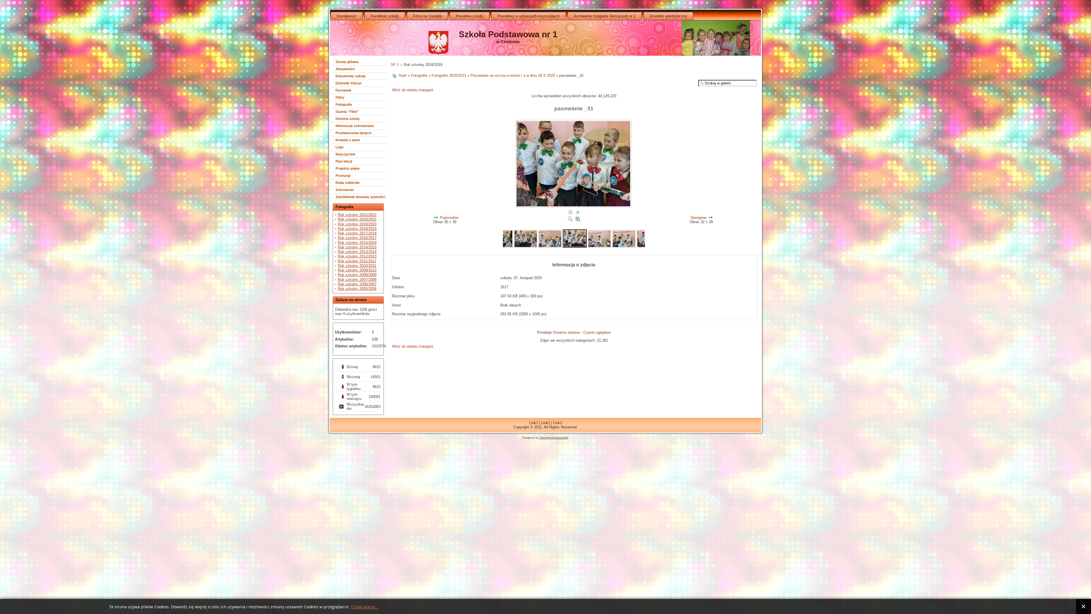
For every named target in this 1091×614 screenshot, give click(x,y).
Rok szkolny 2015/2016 (357, 242)
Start (403, 75)
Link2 (545, 423)
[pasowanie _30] (550, 246)
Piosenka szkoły (469, 16)
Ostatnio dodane (566, 332)
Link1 (533, 423)
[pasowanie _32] (599, 246)
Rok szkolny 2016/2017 (357, 238)
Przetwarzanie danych (353, 133)
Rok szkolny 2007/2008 (357, 279)
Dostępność (347, 16)
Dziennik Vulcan (348, 83)
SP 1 (395, 65)
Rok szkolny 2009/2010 (357, 270)
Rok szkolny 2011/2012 (357, 261)
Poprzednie (449, 217)
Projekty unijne (348, 169)
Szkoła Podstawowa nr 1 (508, 34)
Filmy (340, 97)
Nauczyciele (345, 154)
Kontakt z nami (348, 140)
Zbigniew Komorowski (554, 437)
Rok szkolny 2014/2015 (357, 247)
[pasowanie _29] (525, 246)
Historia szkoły (348, 119)
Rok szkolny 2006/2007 (357, 284)
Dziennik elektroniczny (668, 16)
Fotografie (344, 105)
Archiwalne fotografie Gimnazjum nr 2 (605, 16)
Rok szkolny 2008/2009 (357, 275)
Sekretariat (345, 190)
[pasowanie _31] (573, 206)
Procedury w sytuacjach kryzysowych (528, 16)
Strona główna (347, 62)
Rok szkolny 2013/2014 (357, 252)
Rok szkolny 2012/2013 (357, 256)
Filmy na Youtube (427, 16)
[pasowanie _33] (624, 246)
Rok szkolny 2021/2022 (357, 215)
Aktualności (345, 69)
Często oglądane (597, 332)
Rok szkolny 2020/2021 (357, 219)
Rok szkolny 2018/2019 (357, 229)
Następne (698, 217)
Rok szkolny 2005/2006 (357, 289)
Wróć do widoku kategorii (412, 90)
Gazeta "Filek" (347, 112)
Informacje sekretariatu (355, 126)
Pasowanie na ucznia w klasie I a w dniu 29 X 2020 (512, 75)
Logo (339, 147)
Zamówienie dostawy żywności (360, 197)
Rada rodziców (347, 183)
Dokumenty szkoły (351, 76)
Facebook (343, 90)
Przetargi (343, 176)
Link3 (557, 423)
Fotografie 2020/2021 (449, 75)
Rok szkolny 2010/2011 (357, 266)
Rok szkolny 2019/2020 (357, 224)
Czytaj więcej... (365, 607)
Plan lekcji (344, 161)
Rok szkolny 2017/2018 (357, 233)
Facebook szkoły (385, 16)
